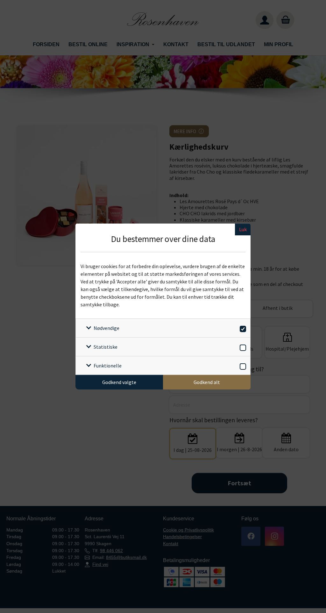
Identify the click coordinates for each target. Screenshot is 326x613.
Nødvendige (106, 328)
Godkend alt (207, 382)
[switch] (242, 328)
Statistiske (105, 347)
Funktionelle (108, 365)
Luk (243, 229)
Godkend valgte (119, 382)
